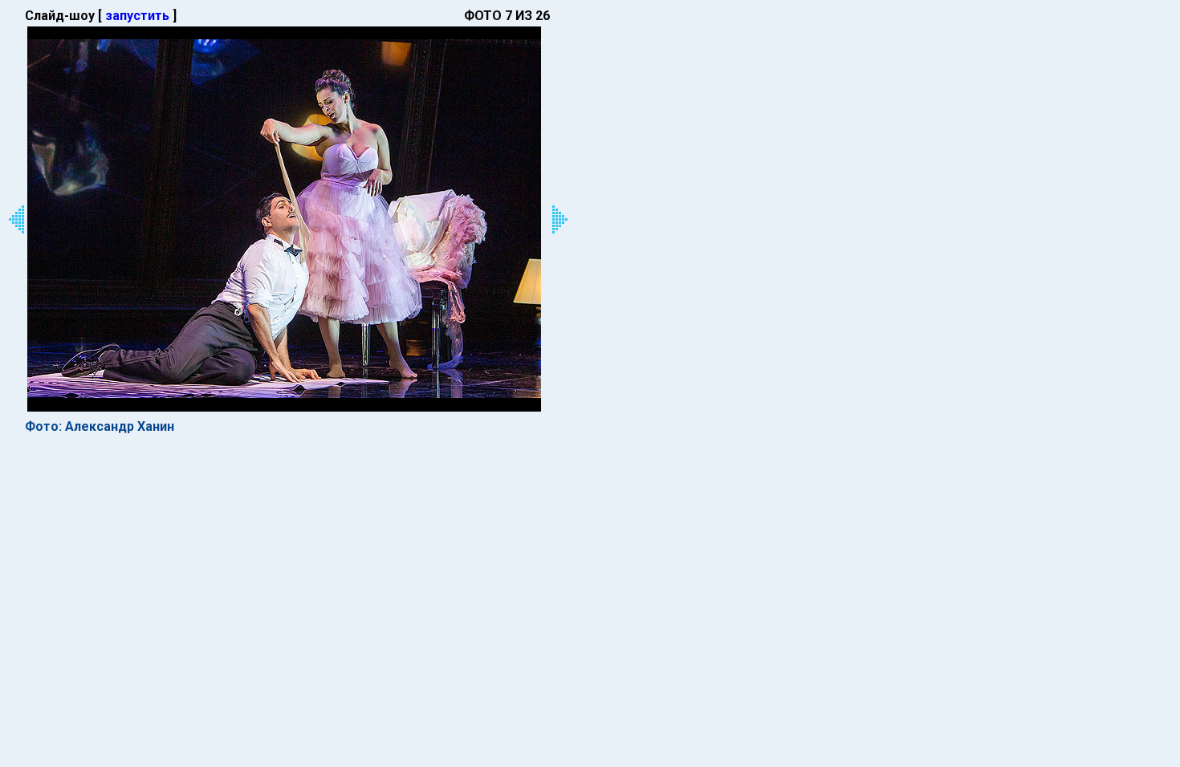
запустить (137, 15)
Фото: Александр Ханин (99, 426)
